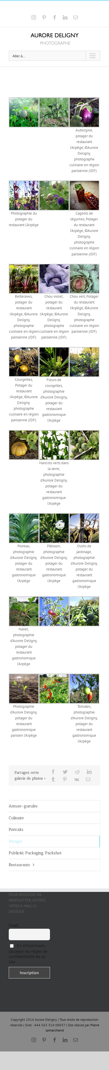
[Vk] (76, 779)
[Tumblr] (53, 779)
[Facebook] (53, 771)
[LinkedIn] (89, 771)
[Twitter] (65, 771)
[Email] (88, 779)
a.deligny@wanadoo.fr (71, 8)
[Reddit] (77, 771)
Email (14, 925)
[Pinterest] (65, 779)
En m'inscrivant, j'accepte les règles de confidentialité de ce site (28, 953)
